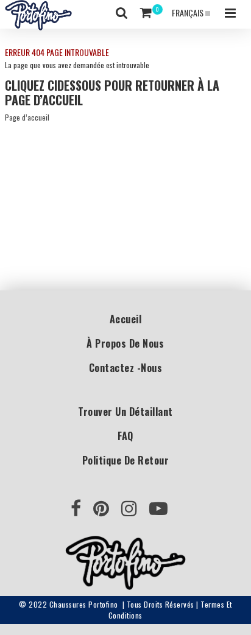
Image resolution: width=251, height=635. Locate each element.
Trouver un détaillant (125, 411)
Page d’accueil (27, 117)
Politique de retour (125, 460)
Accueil (126, 319)
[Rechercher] (122, 13)
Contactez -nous (126, 367)
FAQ (125, 436)
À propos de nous (125, 343)
